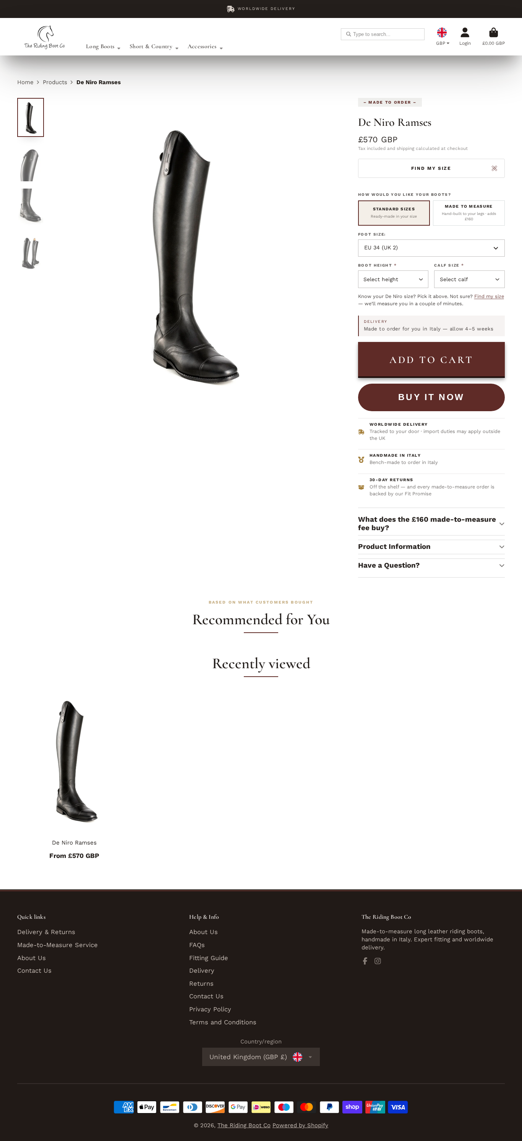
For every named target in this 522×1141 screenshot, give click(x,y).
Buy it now (431, 397)
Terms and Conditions (222, 1022)
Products (55, 82)
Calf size (449, 265)
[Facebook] (365, 961)
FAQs (197, 945)
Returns (201, 983)
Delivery (201, 970)
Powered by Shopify (300, 1125)
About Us (31, 958)
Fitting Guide (208, 958)
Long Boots (100, 46)
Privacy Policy (210, 1009)
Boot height (377, 265)
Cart (493, 37)
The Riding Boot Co (244, 1125)
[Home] (46, 36)
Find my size (489, 296)
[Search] (348, 34)
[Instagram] (377, 961)
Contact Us (34, 970)
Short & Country (151, 46)
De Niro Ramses (74, 775)
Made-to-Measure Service (57, 945)
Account (465, 37)
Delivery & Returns (46, 932)
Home (25, 82)
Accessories (202, 46)
